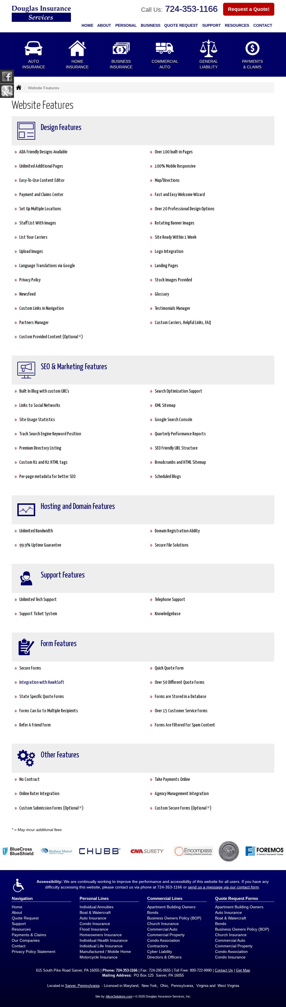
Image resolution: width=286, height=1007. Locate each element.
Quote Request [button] (181, 25)
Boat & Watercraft (95, 912)
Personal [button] (126, 25)
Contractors (157, 946)
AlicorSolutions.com (119, 996)
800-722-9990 (201, 970)
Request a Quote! (249, 9)
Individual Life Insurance (101, 946)
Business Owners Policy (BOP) (174, 918)
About (104, 25)
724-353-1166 (191, 9)
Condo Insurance (95, 923)
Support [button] (211, 25)
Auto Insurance (93, 918)
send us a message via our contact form (223, 887)
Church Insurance (163, 923)
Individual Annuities (96, 907)
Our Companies (26, 940)
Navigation (22, 898)
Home (87, 25)
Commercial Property (166, 935)
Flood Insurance (94, 929)
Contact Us (224, 970)
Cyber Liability (159, 951)
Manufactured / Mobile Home (105, 951)
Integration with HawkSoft (41, 682)
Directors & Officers (164, 957)
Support (19, 923)
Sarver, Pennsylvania (82, 986)
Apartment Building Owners (171, 907)
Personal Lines (94, 898)
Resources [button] (237, 25)
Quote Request (25, 918)
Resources (21, 929)
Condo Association (163, 940)
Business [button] (150, 25)
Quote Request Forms (236, 898)
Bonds (152, 912)
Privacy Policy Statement (33, 951)
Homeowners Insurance (101, 935)
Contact (262, 25)
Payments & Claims (29, 935)
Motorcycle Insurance (99, 957)
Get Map (243, 970)
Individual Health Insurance (104, 940)
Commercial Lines (164, 898)
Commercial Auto (162, 929)
